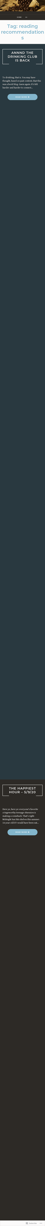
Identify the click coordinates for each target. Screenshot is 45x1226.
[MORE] (26, 17)
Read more (18, 98)
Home (19, 17)
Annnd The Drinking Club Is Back (22, 56)
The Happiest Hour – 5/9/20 (22, 790)
